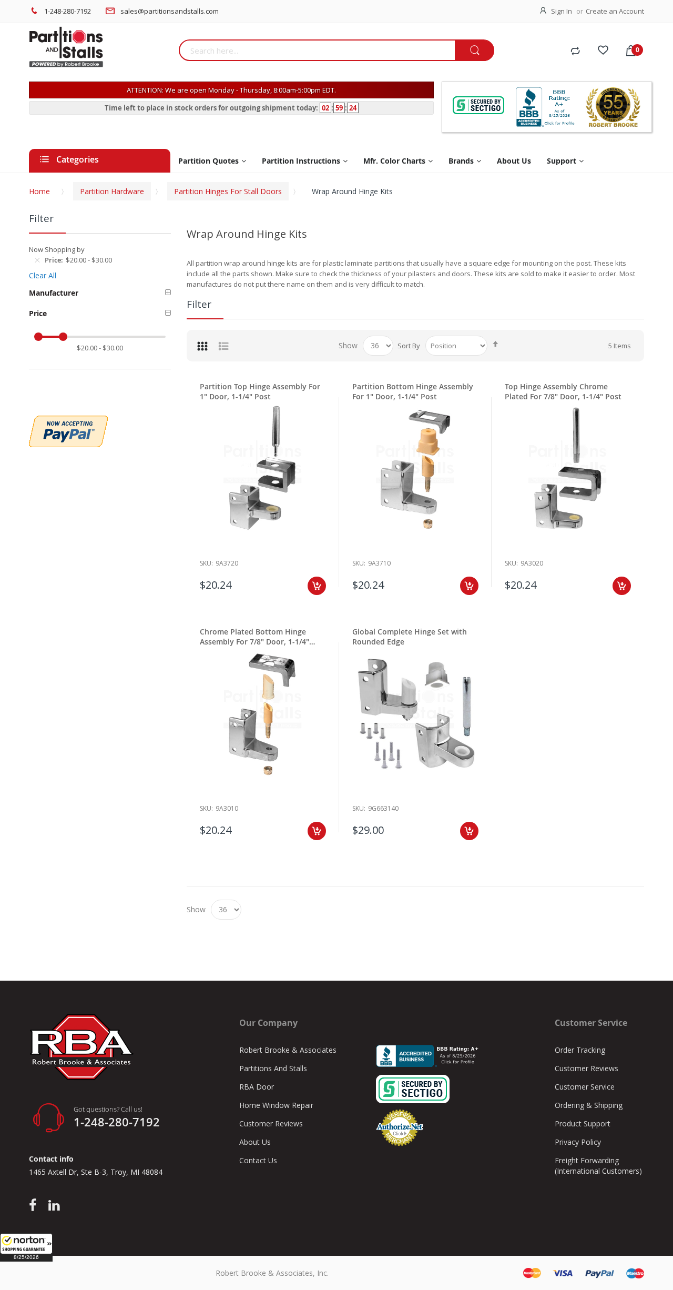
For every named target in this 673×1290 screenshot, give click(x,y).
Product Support (582, 1123)
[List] (223, 346)
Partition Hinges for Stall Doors (228, 191)
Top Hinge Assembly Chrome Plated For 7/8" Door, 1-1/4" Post (563, 391)
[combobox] (317, 50)
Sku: (206, 563)
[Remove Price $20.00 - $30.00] (37, 260)
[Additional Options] (68, 421)
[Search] (474, 51)
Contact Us (258, 1160)
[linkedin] (54, 1206)
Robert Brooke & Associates (287, 1050)
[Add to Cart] (317, 586)
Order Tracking (580, 1050)
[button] (26, 1247)
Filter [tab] (199, 304)
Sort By (408, 345)
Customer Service (585, 1087)
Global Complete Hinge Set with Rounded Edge (409, 637)
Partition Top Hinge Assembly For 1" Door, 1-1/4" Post (260, 391)
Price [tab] (38, 313)
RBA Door (256, 1087)
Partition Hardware (112, 191)
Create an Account (615, 11)
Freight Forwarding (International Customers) (598, 1165)
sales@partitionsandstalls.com (169, 11)
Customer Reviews (271, 1123)
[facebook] (35, 1206)
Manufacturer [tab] (53, 293)
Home (39, 191)
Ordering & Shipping (589, 1105)
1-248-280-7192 (67, 11)
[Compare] (575, 51)
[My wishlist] (603, 51)
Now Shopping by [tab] (57, 249)
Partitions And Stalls (273, 1068)
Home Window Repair (276, 1105)
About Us (255, 1142)
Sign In (561, 11)
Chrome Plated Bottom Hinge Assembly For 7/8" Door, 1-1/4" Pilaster (254, 637)
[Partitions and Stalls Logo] (100, 52)
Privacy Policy (578, 1142)
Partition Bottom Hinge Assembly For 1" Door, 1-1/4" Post (412, 391)
